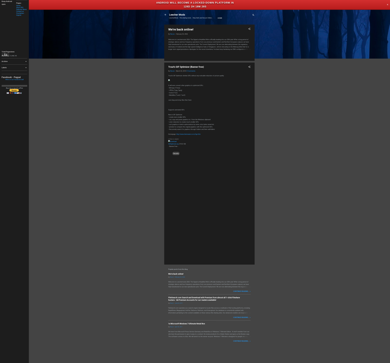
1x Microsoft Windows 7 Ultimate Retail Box (186, 324)
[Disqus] (209, 181)
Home (220, 18)
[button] (249, 29)
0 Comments (191, 71)
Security (176, 153)
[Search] (253, 15)
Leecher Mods (177, 14)
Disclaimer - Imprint (20, 14)
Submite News (21, 9)
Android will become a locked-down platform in (195, 2)
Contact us (20, 11)
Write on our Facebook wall (14, 79)
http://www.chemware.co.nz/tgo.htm (188, 134)
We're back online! (180, 29)
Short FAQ (19, 7)
